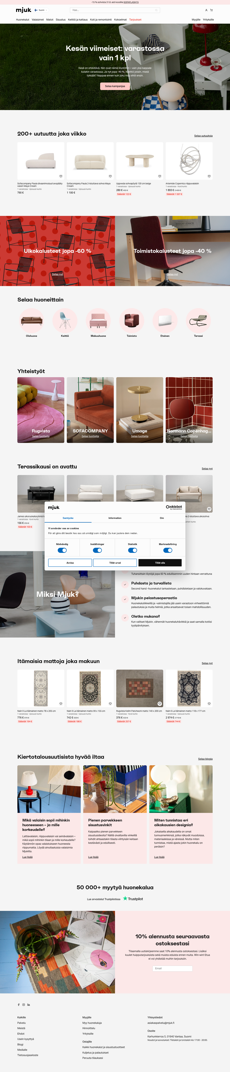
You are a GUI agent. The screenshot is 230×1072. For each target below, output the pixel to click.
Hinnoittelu (88, 1028)
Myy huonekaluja (92, 1023)
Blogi (20, 1044)
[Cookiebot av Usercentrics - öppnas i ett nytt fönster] (168, 507)
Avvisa (70, 562)
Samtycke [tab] (68, 518)
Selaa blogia (205, 759)
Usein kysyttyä (25, 1039)
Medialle (22, 1050)
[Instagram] (23, 1004)
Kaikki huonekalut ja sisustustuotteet (103, 1047)
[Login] (206, 10)
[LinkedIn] (28, 1004)
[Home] (23, 10)
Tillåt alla (160, 562)
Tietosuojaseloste (27, 1055)
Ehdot (20, 1033)
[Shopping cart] (211, 10)
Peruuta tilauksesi (92, 1058)
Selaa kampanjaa (115, 86)
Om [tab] (162, 518)
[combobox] (115, 10)
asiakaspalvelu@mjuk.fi (161, 1023)
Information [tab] (115, 518)
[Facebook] (18, 1004)
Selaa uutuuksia (203, 136)
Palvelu (21, 1023)
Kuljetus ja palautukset (95, 1052)
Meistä (21, 1028)
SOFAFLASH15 (131, 2)
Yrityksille (87, 1033)
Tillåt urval (115, 562)
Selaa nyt (207, 469)
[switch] (97, 550)
